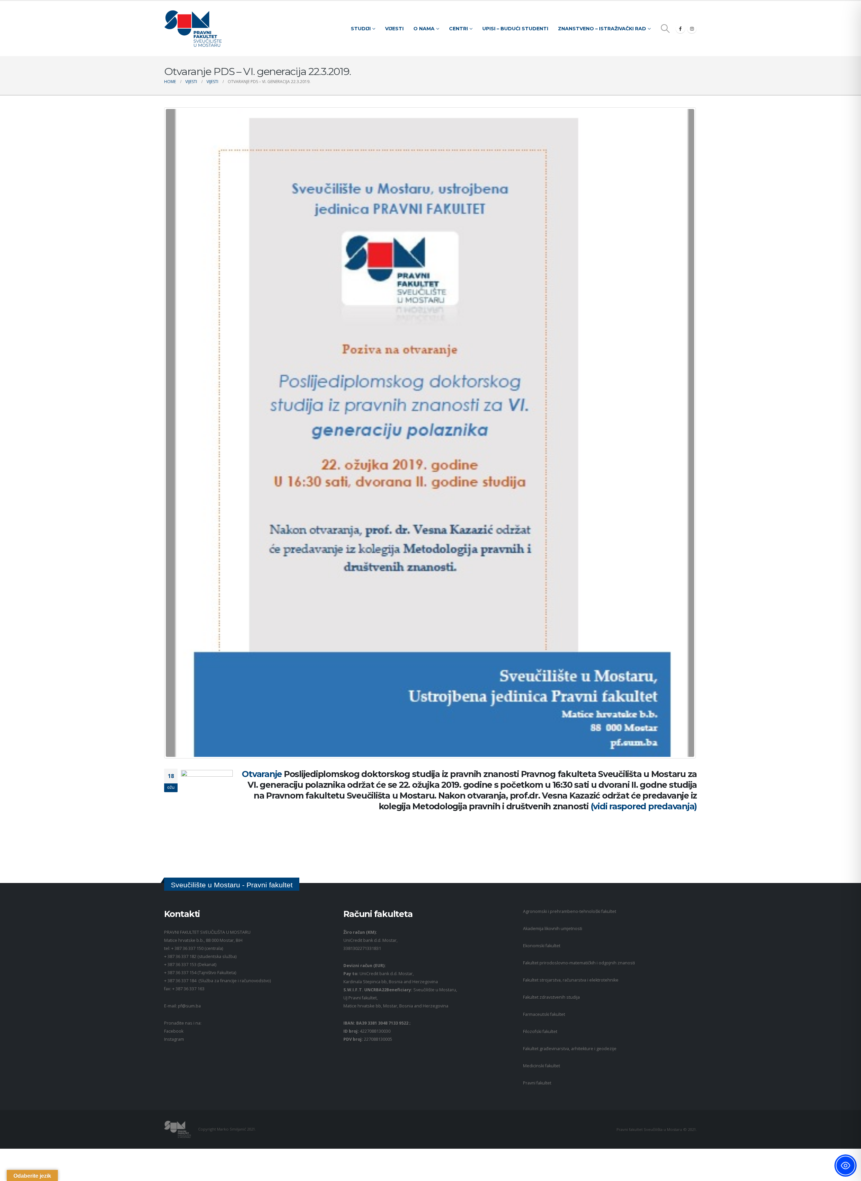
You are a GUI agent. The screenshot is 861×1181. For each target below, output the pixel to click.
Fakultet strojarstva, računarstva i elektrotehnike (571, 980)
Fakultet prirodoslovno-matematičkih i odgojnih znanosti (579, 963)
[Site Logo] (193, 28)
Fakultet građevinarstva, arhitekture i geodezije (569, 1048)
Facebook (173, 1031)
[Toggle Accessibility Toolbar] (845, 1165)
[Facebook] (680, 28)
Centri (458, 29)
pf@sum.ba (189, 1006)
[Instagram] (692, 28)
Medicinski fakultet (541, 1066)
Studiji (361, 29)
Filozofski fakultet (540, 1031)
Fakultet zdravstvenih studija (551, 997)
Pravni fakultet (537, 1083)
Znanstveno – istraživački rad (602, 29)
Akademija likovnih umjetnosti (552, 928)
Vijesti (394, 29)
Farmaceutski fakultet (544, 1014)
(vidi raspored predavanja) (644, 806)
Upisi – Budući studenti (515, 29)
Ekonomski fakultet (541, 946)
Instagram (174, 1039)
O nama (424, 29)
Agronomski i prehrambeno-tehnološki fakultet (569, 911)
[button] (665, 28)
